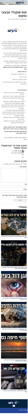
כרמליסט (24, 137)
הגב (23, 157)
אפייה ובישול (18, 137)
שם (26, 184)
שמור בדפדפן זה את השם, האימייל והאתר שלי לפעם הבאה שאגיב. (14, 196)
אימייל (25, 189)
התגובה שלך (23, 166)
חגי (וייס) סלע (23, 19)
